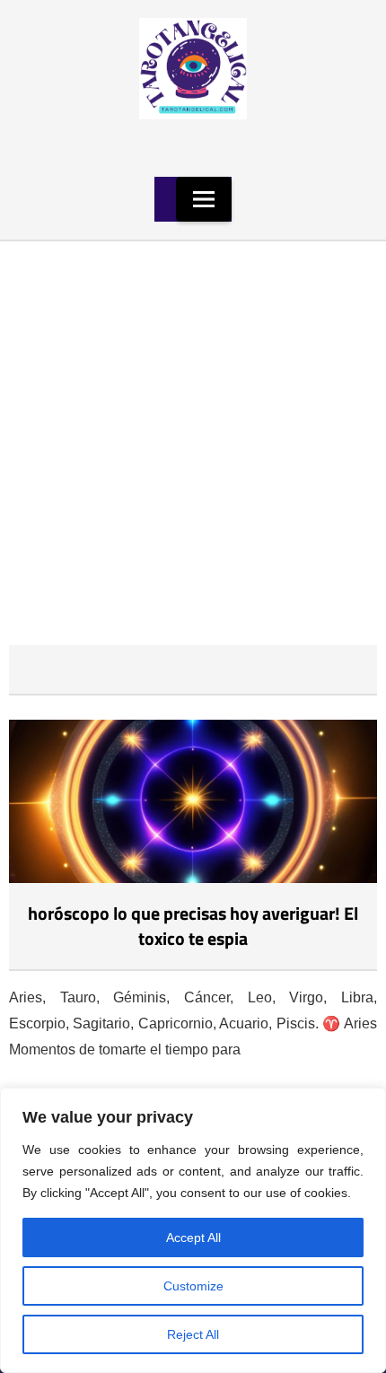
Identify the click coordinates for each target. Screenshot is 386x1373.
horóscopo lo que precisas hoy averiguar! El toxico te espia (193, 925)
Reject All (193, 1334)
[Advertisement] (193, 443)
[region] (193, 1230)
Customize (193, 1286)
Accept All (193, 1237)
